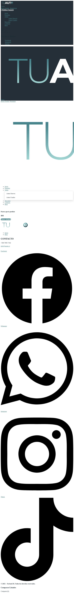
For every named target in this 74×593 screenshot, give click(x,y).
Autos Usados (12, 20)
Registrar (13, 101)
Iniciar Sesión (5, 8)
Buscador (7, 22)
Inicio (6, 13)
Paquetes (7, 15)
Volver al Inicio (6, 219)
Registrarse (13, 8)
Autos (6, 17)
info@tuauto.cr (5, 246)
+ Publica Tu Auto (7, 208)
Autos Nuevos (12, 18)
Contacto (7, 24)
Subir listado (5, 249)
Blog (6, 25)
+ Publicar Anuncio (7, 10)
